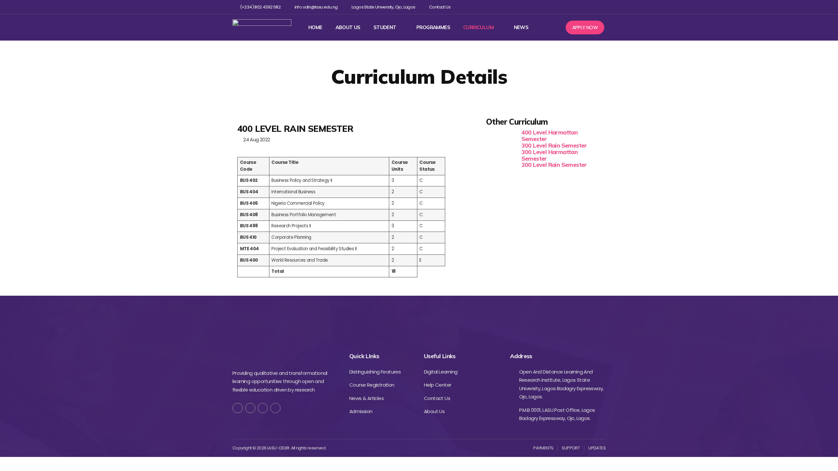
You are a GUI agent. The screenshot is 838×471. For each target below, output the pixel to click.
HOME (315, 27)
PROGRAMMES (433, 27)
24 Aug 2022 (255, 139)
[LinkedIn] (275, 408)
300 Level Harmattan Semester (549, 155)
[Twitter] (569, 7)
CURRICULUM (478, 27)
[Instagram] (580, 7)
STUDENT (384, 27)
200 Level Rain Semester (554, 164)
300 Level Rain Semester (554, 145)
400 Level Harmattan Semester (549, 136)
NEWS (521, 27)
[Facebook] (559, 7)
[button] (585, 27)
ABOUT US (348, 27)
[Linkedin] (591, 7)
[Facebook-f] (237, 408)
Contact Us (439, 7)
